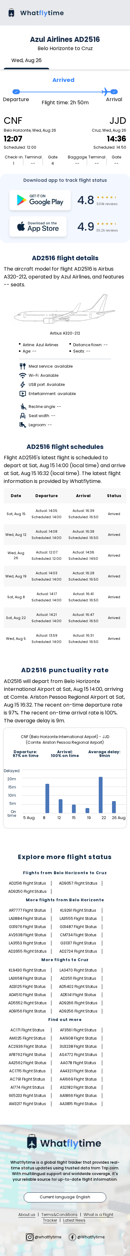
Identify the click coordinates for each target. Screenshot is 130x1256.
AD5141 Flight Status (78, 994)
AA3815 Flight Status (78, 1103)
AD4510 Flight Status (27, 994)
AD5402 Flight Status (78, 986)
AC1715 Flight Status (27, 1071)
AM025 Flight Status (27, 1038)
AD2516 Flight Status (27, 883)
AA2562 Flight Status (27, 1062)
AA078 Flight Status (78, 1062)
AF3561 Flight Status (78, 1030)
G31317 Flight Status (78, 943)
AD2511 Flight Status (78, 978)
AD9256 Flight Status (78, 1011)
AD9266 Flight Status (78, 1003)
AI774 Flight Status (27, 1087)
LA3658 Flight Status (27, 978)
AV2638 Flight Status (27, 935)
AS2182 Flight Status (78, 1087)
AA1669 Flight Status (78, 1079)
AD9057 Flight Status (78, 883)
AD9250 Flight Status (27, 891)
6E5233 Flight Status (27, 1095)
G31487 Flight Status (78, 926)
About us (26, 1214)
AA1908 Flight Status (78, 1038)
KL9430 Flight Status (27, 970)
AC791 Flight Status (27, 1079)
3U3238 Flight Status (78, 1046)
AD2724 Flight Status (78, 951)
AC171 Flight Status (27, 1030)
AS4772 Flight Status (78, 1054)
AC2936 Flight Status (27, 1046)
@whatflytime (48, 1237)
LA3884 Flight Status (27, 918)
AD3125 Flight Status (27, 986)
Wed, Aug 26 (26, 60)
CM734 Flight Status (78, 935)
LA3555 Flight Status (78, 918)
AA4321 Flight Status (78, 1071)
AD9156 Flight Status (27, 1011)
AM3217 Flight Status (27, 1103)
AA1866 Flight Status (78, 1095)
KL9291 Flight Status (78, 910)
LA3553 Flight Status (27, 943)
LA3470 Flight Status (78, 970)
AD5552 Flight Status (27, 1003)
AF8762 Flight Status (27, 1054)
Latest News (74, 1220)
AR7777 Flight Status (27, 910)
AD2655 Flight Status (27, 951)
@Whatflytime (90, 1237)
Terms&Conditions (59, 1214)
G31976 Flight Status (27, 926)
